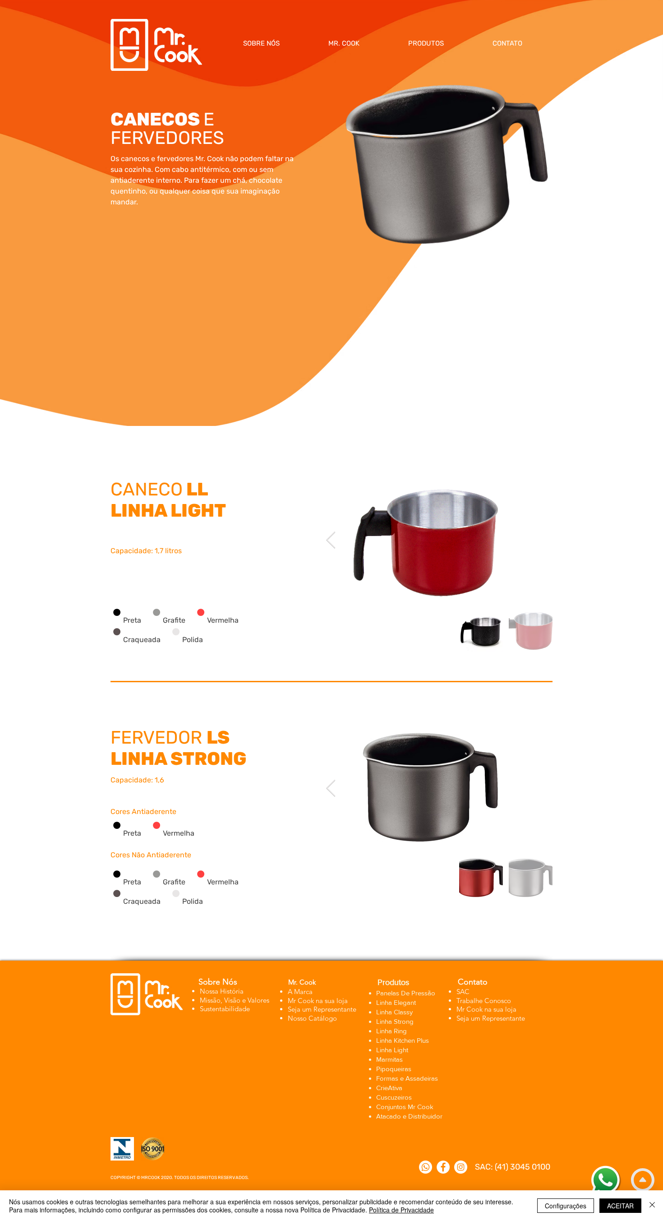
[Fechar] (652, 1206)
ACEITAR (620, 1205)
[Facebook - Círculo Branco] (443, 1167)
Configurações (565, 1205)
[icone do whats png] (425, 1167)
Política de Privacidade (401, 1209)
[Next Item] (330, 540)
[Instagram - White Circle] (460, 1167)
